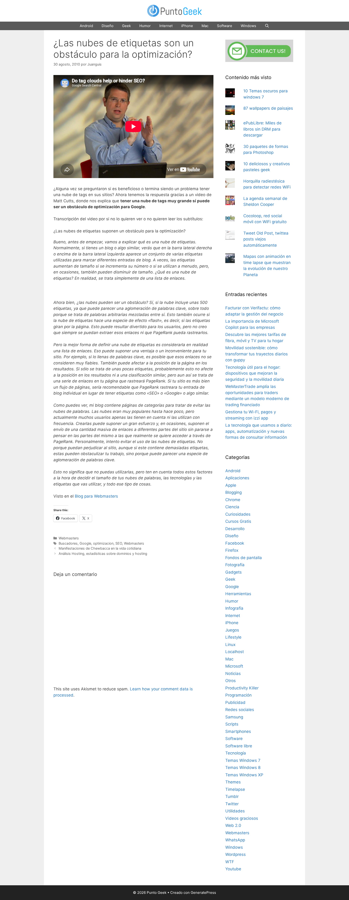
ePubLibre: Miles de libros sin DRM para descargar (262, 129)
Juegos (232, 630)
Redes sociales (239, 709)
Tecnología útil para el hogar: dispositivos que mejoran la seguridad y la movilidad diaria (254, 373)
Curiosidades (237, 514)
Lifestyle (233, 637)
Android (86, 26)
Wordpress (235, 854)
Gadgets (233, 572)
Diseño (107, 26)
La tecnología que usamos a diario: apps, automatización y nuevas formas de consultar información (258, 431)
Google (85, 543)
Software (224, 26)
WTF (229, 861)
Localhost (234, 651)
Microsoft (234, 666)
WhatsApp (235, 840)
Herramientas (238, 593)
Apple (230, 485)
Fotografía (235, 564)
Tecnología (235, 753)
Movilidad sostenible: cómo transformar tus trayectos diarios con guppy (256, 353)
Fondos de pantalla (243, 557)
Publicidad (235, 702)
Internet (166, 26)
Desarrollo (235, 528)
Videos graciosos (241, 818)
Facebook (234, 543)
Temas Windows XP (244, 775)
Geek (126, 26)
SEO (118, 543)
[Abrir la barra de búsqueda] (267, 26)
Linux (230, 644)
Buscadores (68, 543)
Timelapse (235, 789)
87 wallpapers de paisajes (268, 108)
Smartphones (238, 731)
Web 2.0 (233, 825)
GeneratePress (203, 892)
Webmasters (69, 538)
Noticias (233, 673)
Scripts (231, 724)
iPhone (187, 26)
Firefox (231, 550)
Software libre (238, 746)
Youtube (233, 869)
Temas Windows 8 (242, 767)
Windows (248, 26)
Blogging (233, 492)
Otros (230, 680)
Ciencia (232, 506)
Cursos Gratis (238, 521)
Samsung (234, 717)
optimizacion (103, 543)
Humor (145, 26)
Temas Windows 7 (242, 760)
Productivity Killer (242, 688)
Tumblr (232, 796)
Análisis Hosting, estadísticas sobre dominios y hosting (103, 553)
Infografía (234, 608)
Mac (205, 26)
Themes (233, 782)
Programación (238, 695)
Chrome (232, 499)
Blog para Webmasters (96, 496)
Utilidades (235, 811)
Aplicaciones (237, 478)
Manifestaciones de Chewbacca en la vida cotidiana (100, 548)
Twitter (232, 803)
